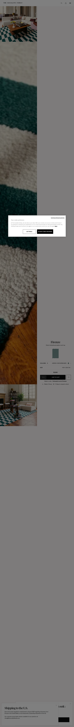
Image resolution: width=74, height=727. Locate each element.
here (56, 226)
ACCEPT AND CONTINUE (45, 231)
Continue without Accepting (57, 217)
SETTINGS (29, 231)
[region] (37, 226)
